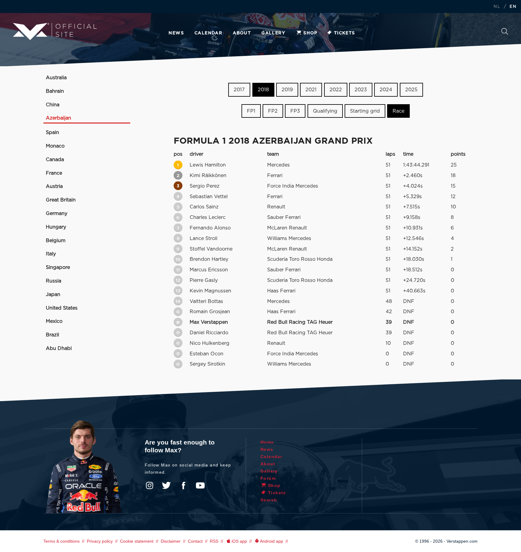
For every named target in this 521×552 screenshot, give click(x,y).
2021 (311, 89)
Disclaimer (171, 541)
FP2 (273, 111)
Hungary (56, 227)
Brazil (52, 334)
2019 (287, 89)
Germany (56, 213)
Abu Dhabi (59, 348)
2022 (336, 89)
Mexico (54, 321)
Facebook (183, 485)
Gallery (273, 33)
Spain (52, 132)
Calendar (208, 33)
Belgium (55, 240)
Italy (51, 253)
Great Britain (61, 200)
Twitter (166, 485)
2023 (361, 89)
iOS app (239, 541)
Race (398, 111)
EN (513, 7)
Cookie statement (136, 541)
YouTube (200, 485)
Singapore (58, 267)
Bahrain (55, 91)
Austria (54, 186)
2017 (239, 89)
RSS (214, 541)
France (54, 173)
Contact (195, 541)
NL (497, 7)
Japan (53, 294)
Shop (310, 33)
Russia (53, 281)
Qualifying (325, 111)
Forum (268, 478)
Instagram (149, 485)
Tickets (344, 33)
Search (504, 33)
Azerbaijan (58, 118)
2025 (411, 89)
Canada (55, 159)
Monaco (55, 146)
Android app (271, 541)
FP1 (251, 111)
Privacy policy (100, 541)
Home (267, 442)
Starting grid (365, 111)
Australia (56, 77)
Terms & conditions (61, 541)
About (242, 33)
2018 (263, 89)
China (52, 104)
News (176, 33)
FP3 (295, 111)
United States (61, 308)
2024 (386, 89)
